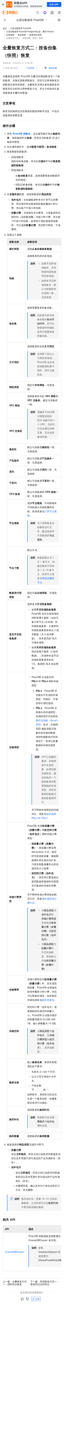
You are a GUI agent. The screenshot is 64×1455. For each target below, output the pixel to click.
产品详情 (30, 67)
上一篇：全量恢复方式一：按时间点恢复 (15, 1283)
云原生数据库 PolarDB (20, 28)
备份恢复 (22, 34)
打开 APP (54, 4)
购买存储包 (48, 1000)
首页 (5, 28)
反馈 (37, 1298)
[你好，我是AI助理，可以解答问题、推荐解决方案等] (44, 12)
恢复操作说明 (35, 34)
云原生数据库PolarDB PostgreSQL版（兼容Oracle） (30, 31)
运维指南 (10, 34)
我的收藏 (53, 67)
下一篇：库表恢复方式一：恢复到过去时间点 (44, 1283)
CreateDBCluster (14, 1252)
